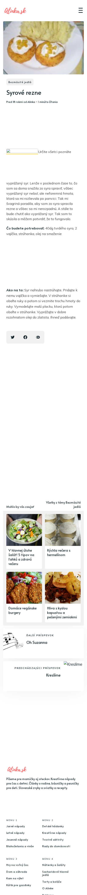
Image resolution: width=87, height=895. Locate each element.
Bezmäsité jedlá (19, 82)
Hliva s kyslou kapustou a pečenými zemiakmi (62, 612)
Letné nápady (15, 833)
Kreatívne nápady (54, 833)
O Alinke (47, 888)
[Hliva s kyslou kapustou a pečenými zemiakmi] (63, 597)
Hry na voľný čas (17, 865)
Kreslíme (53, 675)
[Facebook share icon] (25, 337)
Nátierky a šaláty (53, 865)
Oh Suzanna (36, 642)
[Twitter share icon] (12, 337)
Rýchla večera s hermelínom (58, 552)
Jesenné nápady (17, 839)
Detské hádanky (53, 826)
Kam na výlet (15, 878)
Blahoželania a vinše (20, 846)
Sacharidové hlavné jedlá (55, 873)
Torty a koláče (51, 882)
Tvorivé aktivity (52, 839)
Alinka (31, 102)
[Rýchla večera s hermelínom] (63, 541)
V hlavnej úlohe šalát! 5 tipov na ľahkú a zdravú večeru (21, 557)
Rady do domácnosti (56, 846)
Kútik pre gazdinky (18, 885)
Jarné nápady (15, 826)
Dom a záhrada (16, 872)
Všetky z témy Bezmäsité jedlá (63, 504)
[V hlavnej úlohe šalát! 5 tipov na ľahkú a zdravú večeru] (24, 541)
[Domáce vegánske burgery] (24, 597)
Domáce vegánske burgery (22, 610)
